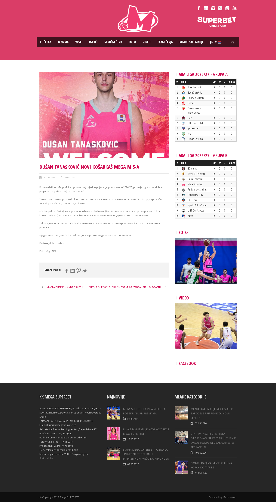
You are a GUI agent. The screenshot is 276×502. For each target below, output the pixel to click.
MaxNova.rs (230, 497)
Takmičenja (165, 42)
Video (147, 42)
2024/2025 (69, 177)
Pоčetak (45, 42)
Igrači (93, 42)
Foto (132, 42)
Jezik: (214, 42)
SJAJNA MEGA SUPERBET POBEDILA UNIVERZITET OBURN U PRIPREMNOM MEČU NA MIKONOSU (146, 454)
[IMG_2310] (104, 115)
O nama (63, 42)
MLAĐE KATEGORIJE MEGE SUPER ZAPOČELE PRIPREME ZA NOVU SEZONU (212, 413)
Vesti (78, 42)
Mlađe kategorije (191, 42)
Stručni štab (113, 42)
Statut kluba (46, 458)
